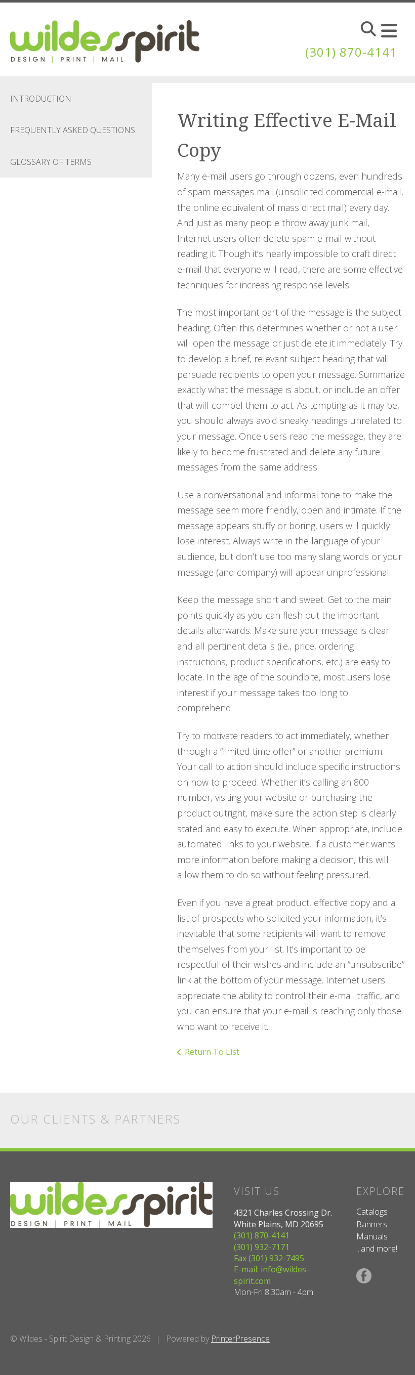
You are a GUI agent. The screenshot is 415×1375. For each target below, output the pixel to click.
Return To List (212, 1051)
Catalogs (372, 1211)
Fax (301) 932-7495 (269, 1258)
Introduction (40, 98)
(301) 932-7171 (261, 1247)
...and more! (376, 1248)
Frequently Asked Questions (72, 130)
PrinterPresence (240, 1338)
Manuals (372, 1236)
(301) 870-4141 (351, 52)
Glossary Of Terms (51, 161)
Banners (371, 1224)
